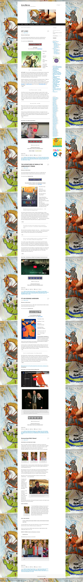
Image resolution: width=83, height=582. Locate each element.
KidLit (46, 158)
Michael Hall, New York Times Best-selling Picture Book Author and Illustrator (34, 365)
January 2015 (55, 106)
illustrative (22, 570)
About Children (56, 49)
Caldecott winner (23, 292)
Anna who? (37, 24)
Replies (29, 159)
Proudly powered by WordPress (41, 576)
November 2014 (55, 108)
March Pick (30, 293)
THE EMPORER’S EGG (56, 84)
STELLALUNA (46, 432)
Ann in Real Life (56, 50)
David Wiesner (25, 158)
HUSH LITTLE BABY (56, 86)
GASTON (54, 87)
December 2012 (55, 132)
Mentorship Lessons (57, 44)
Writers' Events (56, 47)
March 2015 (54, 104)
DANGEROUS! (55, 77)
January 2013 (55, 131)
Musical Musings (56, 52)
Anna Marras (25, 5)
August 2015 (54, 99)
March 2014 (54, 116)
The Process (56, 46)
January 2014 (55, 118)
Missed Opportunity (56, 69)
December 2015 (55, 97)
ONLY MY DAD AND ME (56, 81)
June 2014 (54, 113)
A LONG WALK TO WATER (57, 72)
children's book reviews (34, 569)
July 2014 (54, 112)
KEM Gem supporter (32, 570)
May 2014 (54, 114)
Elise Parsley (44, 569)
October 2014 (55, 109)
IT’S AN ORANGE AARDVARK (30, 298)
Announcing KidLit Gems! (29, 438)
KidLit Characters (48, 24)
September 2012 (55, 135)
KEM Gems (36, 570)
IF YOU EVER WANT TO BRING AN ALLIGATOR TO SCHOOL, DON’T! (57, 79)
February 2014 (55, 117)
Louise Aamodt (23, 571)
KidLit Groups (42, 24)
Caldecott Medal (43, 157)
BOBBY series (40, 291)
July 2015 (54, 100)
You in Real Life (56, 53)
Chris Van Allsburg (45, 431)
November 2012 (55, 133)
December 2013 (55, 119)
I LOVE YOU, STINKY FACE (57, 88)
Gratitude (55, 51)
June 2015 (54, 101)
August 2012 (54, 136)
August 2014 (54, 111)
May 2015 (54, 102)
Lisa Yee (27, 293)
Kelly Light (43, 158)
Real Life (54, 48)
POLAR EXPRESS (41, 432)
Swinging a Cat (55, 91)
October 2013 (55, 121)
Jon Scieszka (40, 158)
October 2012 (55, 134)
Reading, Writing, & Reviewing (31, 157)
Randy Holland (28, 571)
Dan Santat (32, 292)
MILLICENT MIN (34, 293)
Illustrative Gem (36, 158)
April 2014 (54, 115)
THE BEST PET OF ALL (56, 76)
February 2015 (55, 105)
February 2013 (55, 130)
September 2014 (55, 110)
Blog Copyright (24, 580)
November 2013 (55, 120)
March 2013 (54, 129)
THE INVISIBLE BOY (56, 71)
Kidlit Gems (25, 157)
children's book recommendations (25, 569)
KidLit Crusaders (31, 24)
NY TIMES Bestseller (36, 432)
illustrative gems (26, 570)
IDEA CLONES (55, 85)
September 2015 (55, 98)
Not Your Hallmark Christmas (57, 66)
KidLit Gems (26, 24)
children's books (28, 292)
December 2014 (55, 107)
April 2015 (54, 103)
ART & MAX (24, 31)
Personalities (56, 45)
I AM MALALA (55, 70)
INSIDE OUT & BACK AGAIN (57, 73)
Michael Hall (31, 432)
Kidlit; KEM (43, 570)
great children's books (31, 158)
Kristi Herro (46, 570)
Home (22, 24)
